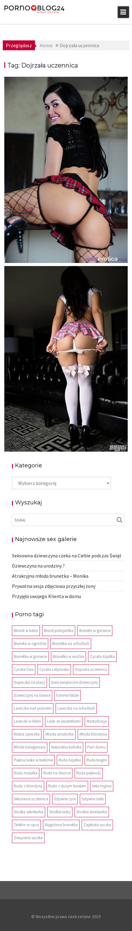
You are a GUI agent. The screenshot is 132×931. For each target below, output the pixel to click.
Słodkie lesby (60, 811)
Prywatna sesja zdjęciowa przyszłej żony (53, 586)
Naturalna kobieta (66, 747)
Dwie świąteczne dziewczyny (74, 682)
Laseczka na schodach (76, 708)
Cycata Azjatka (102, 656)
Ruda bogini (97, 760)
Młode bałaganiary (29, 747)
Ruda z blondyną (28, 786)
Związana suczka (28, 837)
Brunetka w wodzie (68, 656)
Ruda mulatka (25, 773)
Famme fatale (67, 695)
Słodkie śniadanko (91, 811)
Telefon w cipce (26, 824)
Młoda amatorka (59, 734)
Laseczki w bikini (27, 721)
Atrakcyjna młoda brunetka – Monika (50, 576)
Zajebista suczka (97, 824)
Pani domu (96, 747)
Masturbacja (97, 721)
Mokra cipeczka (27, 734)
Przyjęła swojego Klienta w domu (46, 596)
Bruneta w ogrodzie (30, 643)
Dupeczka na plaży (29, 682)
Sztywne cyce (65, 799)
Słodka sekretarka (28, 811)
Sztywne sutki (93, 799)
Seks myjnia (101, 786)
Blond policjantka (58, 630)
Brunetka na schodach (70, 643)
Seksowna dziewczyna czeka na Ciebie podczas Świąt (67, 555)
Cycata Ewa (23, 669)
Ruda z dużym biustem (67, 786)
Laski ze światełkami (64, 721)
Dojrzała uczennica (91, 669)
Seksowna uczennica (31, 799)
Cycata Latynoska (54, 669)
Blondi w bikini (26, 630)
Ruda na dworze (57, 773)
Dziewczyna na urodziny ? (38, 566)
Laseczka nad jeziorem (33, 708)
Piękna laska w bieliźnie (33, 760)
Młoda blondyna (93, 734)
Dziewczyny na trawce (32, 695)
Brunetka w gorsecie (30, 656)
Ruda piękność (88, 773)
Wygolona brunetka (61, 824)
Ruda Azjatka (70, 760)
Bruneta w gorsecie (95, 630)
